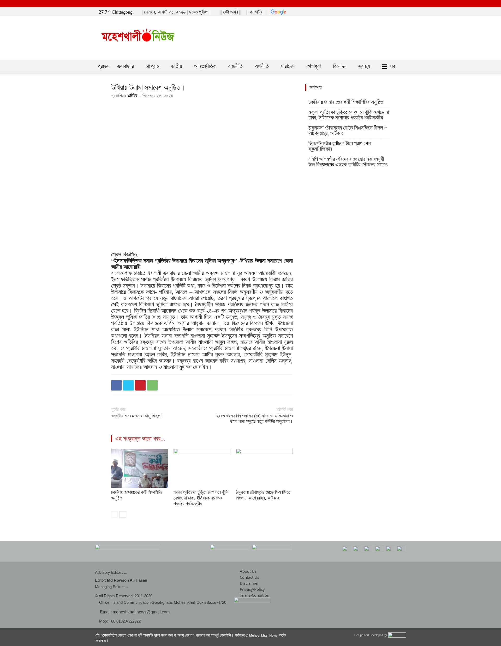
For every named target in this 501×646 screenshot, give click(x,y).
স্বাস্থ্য (364, 66)
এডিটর (132, 95)
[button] (378, 11)
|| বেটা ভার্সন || (230, 12)
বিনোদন (340, 66)
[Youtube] (403, 11)
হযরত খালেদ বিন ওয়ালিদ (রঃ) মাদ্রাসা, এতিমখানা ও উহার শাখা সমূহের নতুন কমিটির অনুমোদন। (254, 418)
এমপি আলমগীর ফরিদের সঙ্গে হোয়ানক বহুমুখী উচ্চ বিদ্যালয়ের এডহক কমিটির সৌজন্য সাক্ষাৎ (347, 161)
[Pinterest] (140, 385)
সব (392, 66)
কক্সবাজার (125, 66)
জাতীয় (176, 66)
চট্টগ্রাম (152, 66)
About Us (248, 571)
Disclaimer (249, 583)
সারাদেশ (288, 66)
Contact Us (249, 577)
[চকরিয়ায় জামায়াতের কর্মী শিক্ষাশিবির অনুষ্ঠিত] (139, 468)
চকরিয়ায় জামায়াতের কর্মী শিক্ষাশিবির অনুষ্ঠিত (345, 102)
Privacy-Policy (252, 589)
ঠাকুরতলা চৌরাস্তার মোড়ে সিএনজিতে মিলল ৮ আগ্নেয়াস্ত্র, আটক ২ (347, 130)
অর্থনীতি (261, 66)
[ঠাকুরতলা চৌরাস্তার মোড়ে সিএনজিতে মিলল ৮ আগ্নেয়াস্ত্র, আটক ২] (264, 468)
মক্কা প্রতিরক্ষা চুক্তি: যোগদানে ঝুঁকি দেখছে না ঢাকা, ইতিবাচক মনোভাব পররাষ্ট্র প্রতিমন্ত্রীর (201, 498)
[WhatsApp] (152, 385)
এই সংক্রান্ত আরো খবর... (140, 438)
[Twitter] (394, 11)
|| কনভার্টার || (256, 12)
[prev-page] (114, 514)
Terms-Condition (254, 595)
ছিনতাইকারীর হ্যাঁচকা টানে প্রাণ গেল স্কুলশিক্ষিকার (339, 146)
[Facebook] (386, 11)
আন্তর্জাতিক (205, 66)
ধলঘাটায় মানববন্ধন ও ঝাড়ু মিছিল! (136, 415)
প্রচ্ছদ (104, 66)
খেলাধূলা (313, 66)
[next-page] (123, 514)
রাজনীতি (235, 66)
